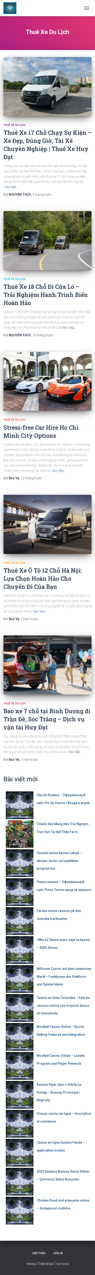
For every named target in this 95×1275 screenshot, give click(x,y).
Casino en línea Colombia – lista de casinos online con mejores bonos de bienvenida (63, 1005)
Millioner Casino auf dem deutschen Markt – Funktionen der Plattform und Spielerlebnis (64, 976)
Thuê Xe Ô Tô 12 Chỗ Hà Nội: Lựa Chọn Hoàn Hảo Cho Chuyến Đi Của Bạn (42, 578)
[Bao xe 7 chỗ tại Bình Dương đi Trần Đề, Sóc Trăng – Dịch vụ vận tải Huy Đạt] (47, 664)
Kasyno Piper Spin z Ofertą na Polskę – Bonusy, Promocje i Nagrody (59, 1092)
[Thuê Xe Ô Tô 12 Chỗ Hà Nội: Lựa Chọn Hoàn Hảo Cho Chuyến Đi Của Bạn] (47, 524)
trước (42, 194)
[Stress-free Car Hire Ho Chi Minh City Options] (47, 381)
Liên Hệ (58, 1253)
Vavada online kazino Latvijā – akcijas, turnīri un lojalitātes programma (59, 860)
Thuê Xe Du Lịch (14, 125)
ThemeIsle (61, 1264)
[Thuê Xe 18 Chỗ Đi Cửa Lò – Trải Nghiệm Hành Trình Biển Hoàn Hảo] (47, 240)
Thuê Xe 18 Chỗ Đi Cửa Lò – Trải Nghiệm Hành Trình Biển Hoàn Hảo (45, 295)
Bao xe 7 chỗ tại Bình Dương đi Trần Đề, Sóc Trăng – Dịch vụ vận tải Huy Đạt (46, 719)
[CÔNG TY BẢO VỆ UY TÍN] (11, 8)
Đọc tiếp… (11, 187)
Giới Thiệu (39, 1253)
